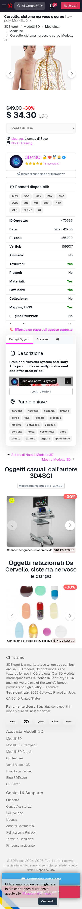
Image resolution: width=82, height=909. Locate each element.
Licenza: (17, 139)
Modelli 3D (14, 739)
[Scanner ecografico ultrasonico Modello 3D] (41, 521)
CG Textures (14, 758)
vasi (27, 417)
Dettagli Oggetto (19, 339)
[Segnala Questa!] (69, 541)
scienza (50, 424)
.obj (46, 203)
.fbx (50, 196)
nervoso (33, 411)
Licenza (11, 820)
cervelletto (47, 431)
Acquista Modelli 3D (24, 731)
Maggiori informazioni (38, 893)
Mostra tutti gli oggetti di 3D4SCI (41, 486)
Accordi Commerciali (20, 826)
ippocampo (62, 438)
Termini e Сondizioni (20, 839)
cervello (17, 411)
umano (64, 411)
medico (16, 424)
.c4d (15, 203)
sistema (49, 411)
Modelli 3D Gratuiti (19, 752)
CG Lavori (13, 784)
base (63, 431)
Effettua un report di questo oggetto (44, 330)
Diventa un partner (19, 771)
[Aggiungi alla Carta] (61, 541)
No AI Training (21, 143)
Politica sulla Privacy (21, 832)
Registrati (70, 5)
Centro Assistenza (18, 806)
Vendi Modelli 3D (18, 765)
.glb (15, 210)
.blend (27, 210)
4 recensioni (51, 163)
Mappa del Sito (45, 870)
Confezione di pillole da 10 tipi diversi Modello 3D (38, 641)
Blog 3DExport (16, 778)
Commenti (42, 339)
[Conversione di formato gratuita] (39, 210)
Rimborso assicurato (20, 845)
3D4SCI (33, 157)
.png (61, 196)
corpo (15, 417)
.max (15, 196)
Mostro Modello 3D (56, 459)
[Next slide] (71, 73)
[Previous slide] (10, 73)
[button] (69, 525)
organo (45, 438)
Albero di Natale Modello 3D (32, 455)
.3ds (26, 196)
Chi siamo (15, 657)
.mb (25, 203)
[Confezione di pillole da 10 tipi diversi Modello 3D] (41, 612)
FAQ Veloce (14, 813)
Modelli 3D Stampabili (21, 745)
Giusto (16, 438)
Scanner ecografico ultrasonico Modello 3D (35, 550)
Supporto (12, 800)
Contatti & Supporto (24, 792)
